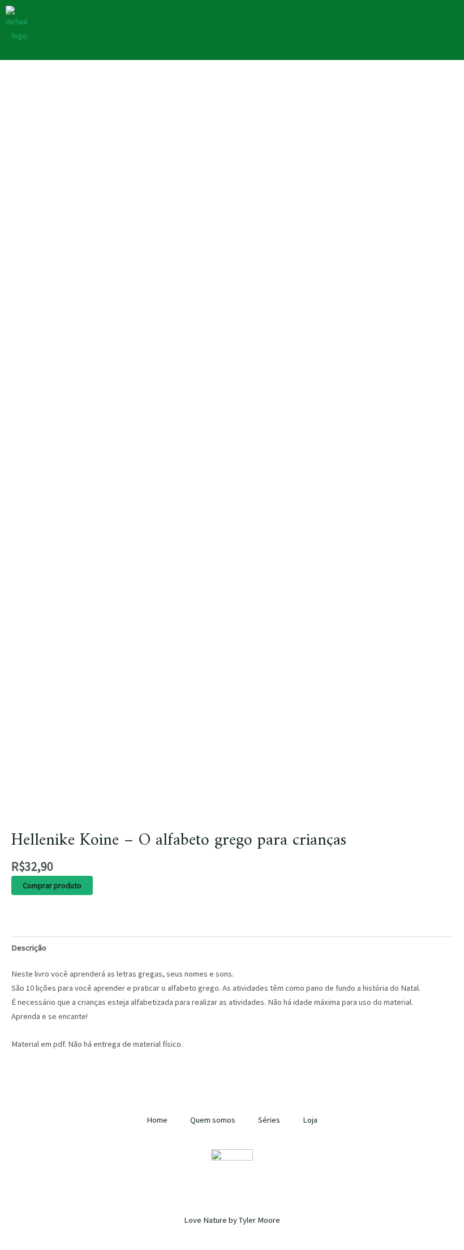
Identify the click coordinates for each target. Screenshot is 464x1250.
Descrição (28, 948)
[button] (309, 16)
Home (157, 1120)
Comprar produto (52, 885)
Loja (310, 1120)
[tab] (28, 947)
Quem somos (212, 1120)
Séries (269, 1120)
